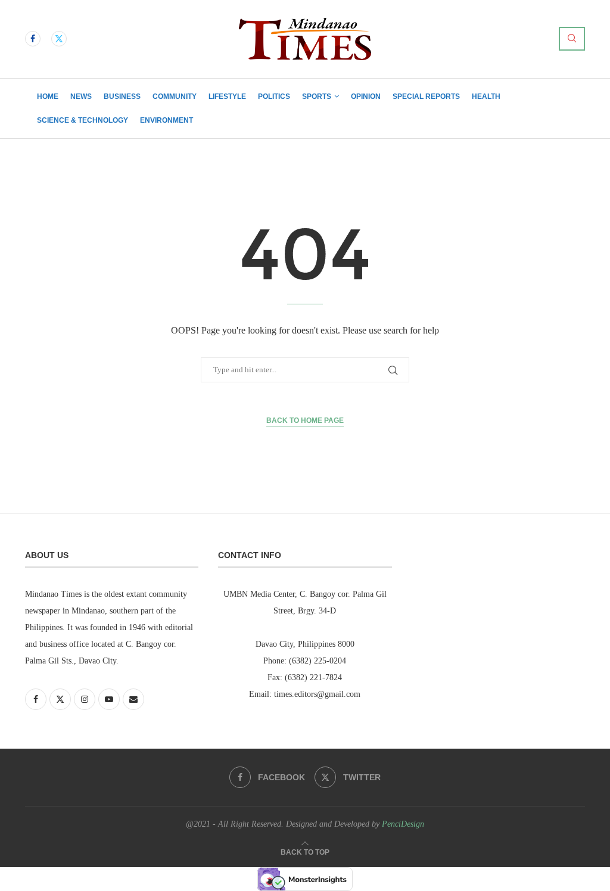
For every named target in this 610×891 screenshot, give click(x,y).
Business (122, 96)
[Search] (572, 39)
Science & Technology (82, 120)
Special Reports (426, 96)
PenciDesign (403, 824)
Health (486, 96)
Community (174, 96)
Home (47, 96)
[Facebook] (33, 38)
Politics (274, 96)
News (81, 96)
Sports (316, 96)
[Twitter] (59, 38)
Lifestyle (227, 96)
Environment (166, 120)
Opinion (366, 96)
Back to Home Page (305, 420)
